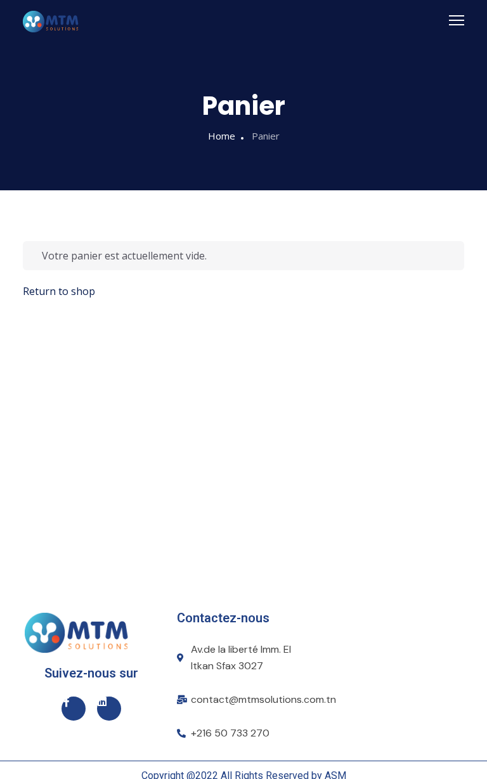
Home (221, 135)
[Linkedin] (109, 709)
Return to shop (59, 291)
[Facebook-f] (74, 709)
